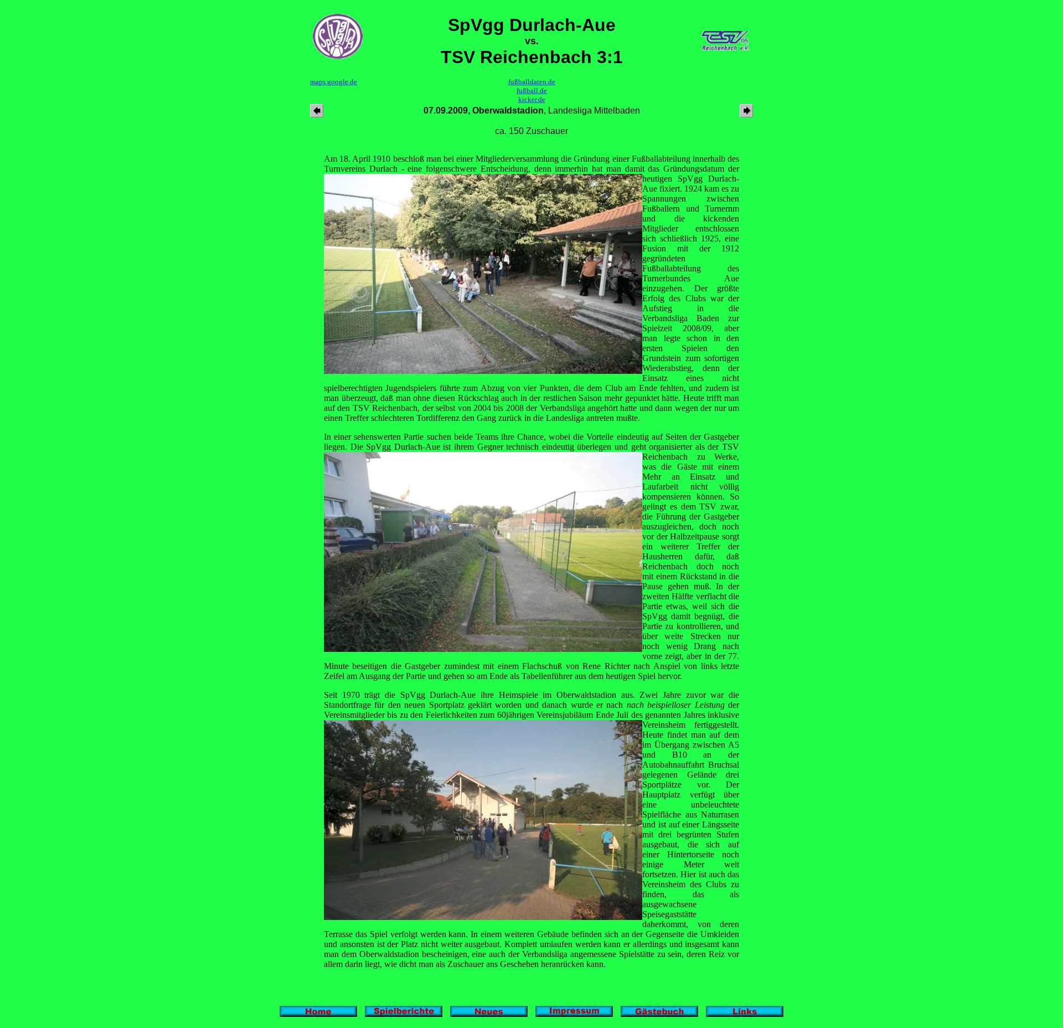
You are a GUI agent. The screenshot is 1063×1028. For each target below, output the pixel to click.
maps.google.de (333, 82)
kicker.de (531, 99)
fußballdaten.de (531, 82)
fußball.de (532, 90)
